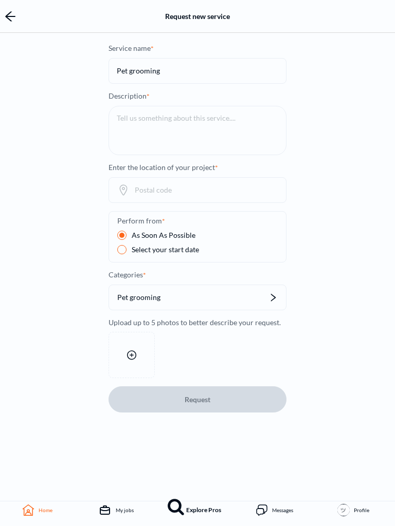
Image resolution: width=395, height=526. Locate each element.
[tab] (39, 509)
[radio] (156, 235)
